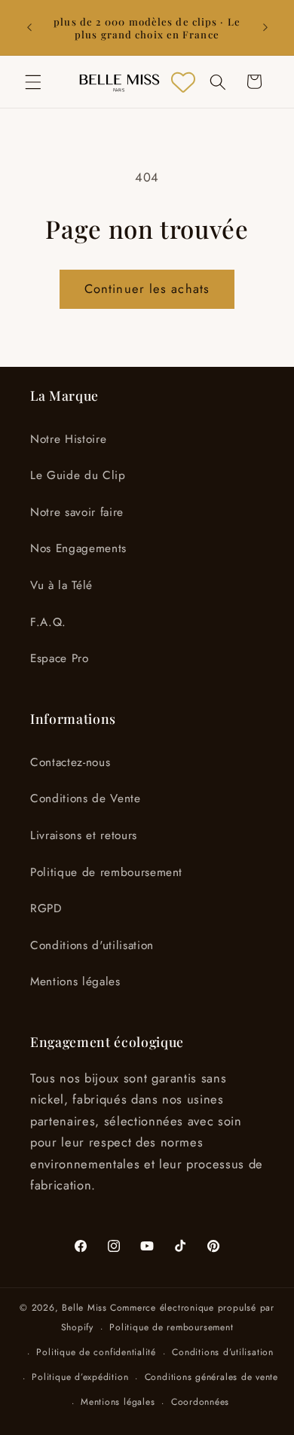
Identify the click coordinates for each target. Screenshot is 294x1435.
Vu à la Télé (61, 585)
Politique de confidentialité (96, 1352)
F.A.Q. (48, 622)
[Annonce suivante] (265, 27)
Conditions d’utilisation (222, 1352)
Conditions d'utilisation (92, 945)
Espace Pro (59, 658)
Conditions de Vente (85, 798)
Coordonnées (200, 1402)
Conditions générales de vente (211, 1377)
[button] (33, 81)
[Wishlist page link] (183, 82)
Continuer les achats (147, 288)
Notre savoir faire (77, 512)
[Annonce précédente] (29, 27)
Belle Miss (84, 1307)
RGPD (46, 908)
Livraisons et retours (83, 835)
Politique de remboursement (106, 872)
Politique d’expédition (80, 1377)
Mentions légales (75, 981)
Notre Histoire (68, 439)
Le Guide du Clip (78, 475)
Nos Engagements (78, 548)
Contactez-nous (70, 762)
